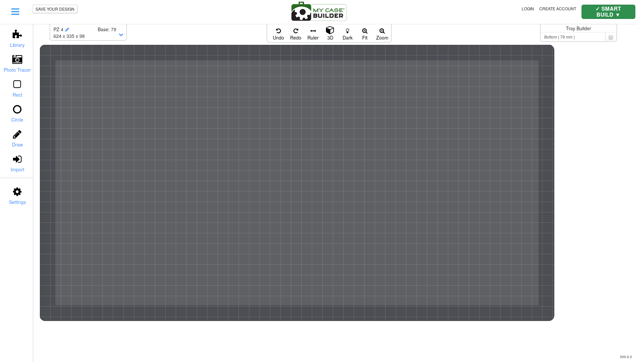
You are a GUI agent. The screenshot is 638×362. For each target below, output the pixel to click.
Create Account (557, 8)
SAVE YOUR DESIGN (55, 9)
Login (528, 8)
